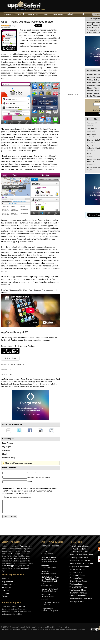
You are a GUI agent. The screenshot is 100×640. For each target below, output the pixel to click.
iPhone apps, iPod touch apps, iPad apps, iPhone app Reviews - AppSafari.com (29, 5)
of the (31, 10)
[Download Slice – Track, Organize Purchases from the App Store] (9, 40)
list (29, 568)
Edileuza (53, 591)
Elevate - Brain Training (50, 589)
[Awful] (2, 25)
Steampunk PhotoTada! (50, 546)
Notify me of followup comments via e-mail (18, 497)
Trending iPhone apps (21, 558)
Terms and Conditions (47, 627)
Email (89, 93)
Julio (48, 605)
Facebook (30, 430)
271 (42, 585)
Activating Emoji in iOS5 (79, 557)
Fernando (53, 573)
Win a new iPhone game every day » (18, 463)
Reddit (51, 430)
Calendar (96, 93)
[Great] (8, 25)
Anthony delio (53, 610)
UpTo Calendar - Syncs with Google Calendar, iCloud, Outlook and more (50, 580)
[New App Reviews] (8, 14)
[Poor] (4, 25)
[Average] (6, 25)
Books (89, 96)
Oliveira (47, 585)
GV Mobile (45, 565)
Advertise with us (8, 584)
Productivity (5, 384)
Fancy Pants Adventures (50, 602)
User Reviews (15, 26)
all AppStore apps (15, 340)
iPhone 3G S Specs (77, 575)
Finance (90, 88)
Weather (90, 90)
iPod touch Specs (76, 584)
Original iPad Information (79, 566)
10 (42, 597)
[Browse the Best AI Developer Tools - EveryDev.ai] (30, 405)
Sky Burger (6, 446)
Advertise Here (73, 94)
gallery (23, 568)
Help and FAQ (7, 581)
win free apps (9, 565)
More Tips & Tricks (77, 601)
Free (50, 381)
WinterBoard (46, 571)
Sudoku (44, 551)
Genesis (46, 573)
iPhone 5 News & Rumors (79, 546)
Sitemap (5, 596)
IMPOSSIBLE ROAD (49, 557)
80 (42, 573)
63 (42, 591)
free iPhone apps (13, 553)
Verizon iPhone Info (77, 569)
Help (83, 14)
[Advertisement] (73, 54)
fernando (47, 591)
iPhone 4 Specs (76, 572)
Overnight (6, 450)
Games (90, 74)
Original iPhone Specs (78, 581)
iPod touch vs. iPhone (78, 590)
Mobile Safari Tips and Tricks (81, 598)
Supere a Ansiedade (48, 598)
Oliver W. (50, 554)
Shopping (23, 384)
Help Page (40, 386)
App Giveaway (58, 14)
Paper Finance (7, 443)
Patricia (46, 597)
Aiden (45, 605)
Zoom (13, 26)
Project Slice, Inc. (18, 364)
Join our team (7, 587)
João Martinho (52, 562)
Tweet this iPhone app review (19, 430)
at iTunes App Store (10, 351)
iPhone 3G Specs (76, 578)
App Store (36, 381)
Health (97, 90)
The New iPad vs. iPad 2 (79, 551)
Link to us (5, 590)
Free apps (91, 77)
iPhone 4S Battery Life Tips (80, 560)
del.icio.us (40, 430)
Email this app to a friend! (8, 430)
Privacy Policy (63, 627)
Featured (44, 381)
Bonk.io (53, 567)
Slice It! (5, 454)
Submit (70, 14)
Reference (15, 384)
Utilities (90, 80)
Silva (52, 585)
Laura (45, 548)
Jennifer (45, 610)
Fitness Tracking (8, 457)
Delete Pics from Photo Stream (81, 554)
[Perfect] (10, 25)
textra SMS (46, 567)
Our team (23, 546)
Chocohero (45, 594)
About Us (5, 578)
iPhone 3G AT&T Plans (78, 587)
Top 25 (21, 14)
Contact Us (6, 593)
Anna (44, 554)
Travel (97, 88)
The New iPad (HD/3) (78, 549)
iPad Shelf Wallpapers (78, 595)
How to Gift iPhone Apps (79, 593)
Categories (33, 14)
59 (42, 559)
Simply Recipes (47, 608)
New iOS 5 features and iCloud (81, 563)
